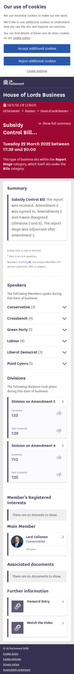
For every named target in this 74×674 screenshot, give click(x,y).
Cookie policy (10, 653)
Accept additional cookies (37, 49)
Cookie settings (37, 71)
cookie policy (21, 38)
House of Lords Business (34, 94)
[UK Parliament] (13, 82)
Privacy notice (11, 664)
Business (30, 110)
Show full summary (57, 123)
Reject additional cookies (37, 61)
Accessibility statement (16, 669)
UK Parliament (11, 110)
